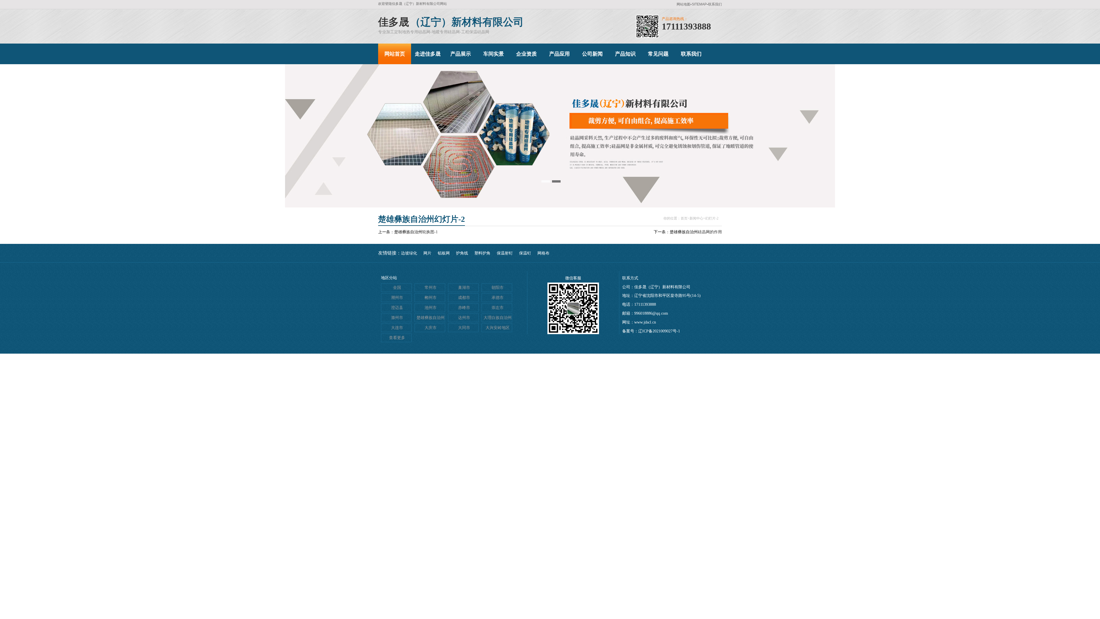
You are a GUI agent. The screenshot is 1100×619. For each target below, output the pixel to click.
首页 (684, 218)
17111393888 (686, 26)
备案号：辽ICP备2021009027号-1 (651, 331)
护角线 (462, 253)
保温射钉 (505, 253)
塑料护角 (482, 253)
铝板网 (444, 253)
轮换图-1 (430, 232)
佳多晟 (393, 22)
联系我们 (715, 4)
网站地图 (683, 4)
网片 (427, 253)
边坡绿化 (409, 253)
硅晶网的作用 (710, 232)
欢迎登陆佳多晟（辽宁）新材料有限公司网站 (412, 4)
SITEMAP (699, 4)
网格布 (543, 253)
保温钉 (525, 253)
